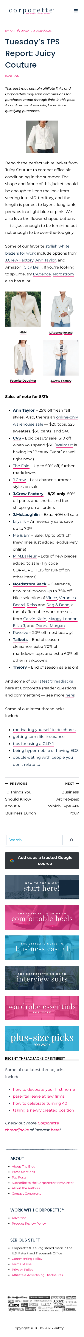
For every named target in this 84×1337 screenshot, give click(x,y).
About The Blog (24, 1166)
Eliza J (19, 625)
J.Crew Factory (19, 260)
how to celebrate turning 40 (40, 1103)
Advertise (19, 1218)
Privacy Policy (22, 1270)
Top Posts (19, 1177)
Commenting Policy (27, 1259)
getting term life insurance (39, 736)
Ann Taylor (45, 260)
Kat (12, 30)
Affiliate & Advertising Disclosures (37, 1275)
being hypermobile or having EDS (46, 750)
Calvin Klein (34, 618)
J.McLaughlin (26, 514)
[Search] (71, 840)
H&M (23, 332)
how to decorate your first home (44, 1089)
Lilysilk (19, 521)
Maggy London (63, 618)
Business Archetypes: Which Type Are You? (63, 799)
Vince (51, 597)
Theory (20, 667)
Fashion (12, 76)
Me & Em (21, 535)
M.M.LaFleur (25, 556)
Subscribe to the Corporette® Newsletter (43, 1183)
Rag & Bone (58, 605)
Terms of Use (21, 1264)
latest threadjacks (55, 681)
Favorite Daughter (23, 380)
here (69, 695)
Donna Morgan (50, 625)
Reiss (32, 605)
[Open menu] (76, 10)
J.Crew (19, 479)
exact (68, 332)
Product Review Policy (29, 1223)
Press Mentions (23, 1172)
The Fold (21, 466)
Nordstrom (63, 274)
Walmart (64, 445)
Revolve (20, 632)
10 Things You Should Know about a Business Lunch (20, 799)
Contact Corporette (26, 1193)
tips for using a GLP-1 (33, 743)
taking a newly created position (43, 1110)
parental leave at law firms (39, 1096)
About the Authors (26, 1188)
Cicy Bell (32, 267)
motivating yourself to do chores (44, 729)
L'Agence (42, 274)
